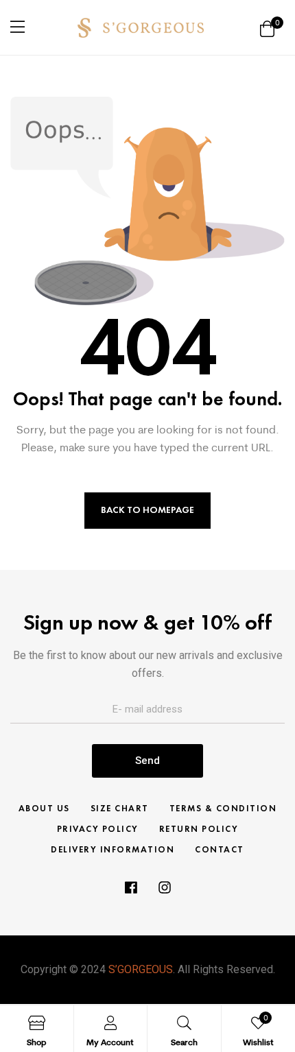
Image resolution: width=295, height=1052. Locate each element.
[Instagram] (165, 887)
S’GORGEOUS (140, 969)
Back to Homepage (147, 510)
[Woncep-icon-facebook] (130, 887)
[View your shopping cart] (267, 27)
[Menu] (17, 27)
